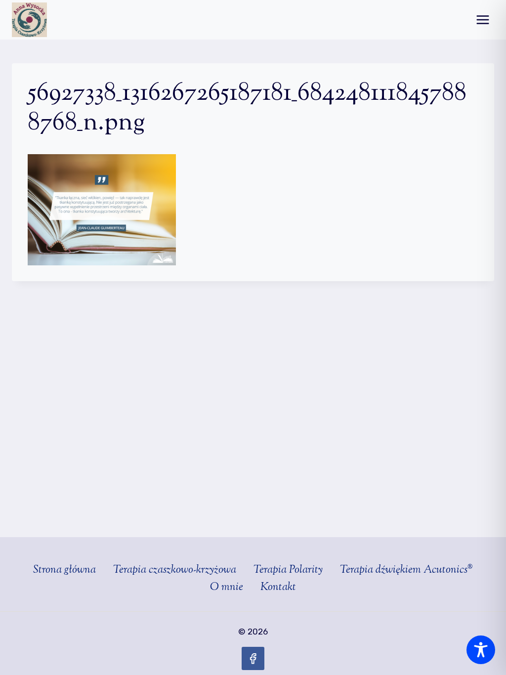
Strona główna (64, 570)
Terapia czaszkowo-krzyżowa (174, 570)
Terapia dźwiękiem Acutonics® (406, 570)
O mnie (226, 587)
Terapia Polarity (288, 570)
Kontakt (278, 587)
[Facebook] (253, 658)
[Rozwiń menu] (482, 19)
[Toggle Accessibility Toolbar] (480, 649)
